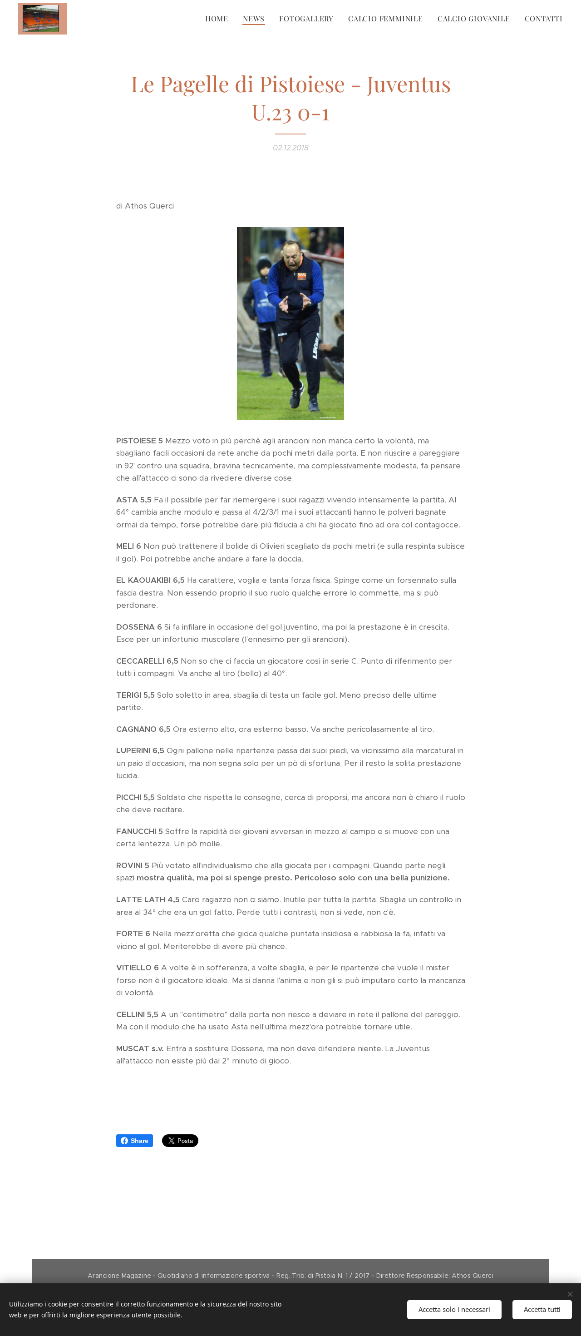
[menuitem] (219, 18)
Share (139, 1140)
